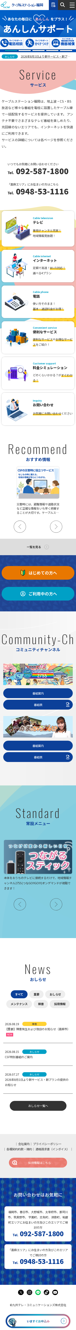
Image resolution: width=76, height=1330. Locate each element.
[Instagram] (29, 1292)
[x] (21, 1292)
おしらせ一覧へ (38, 1106)
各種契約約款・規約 (19, 1149)
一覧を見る (34, 547)
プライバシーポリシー (47, 1144)
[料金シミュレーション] (53, 5)
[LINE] (38, 1292)
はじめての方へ (43, 573)
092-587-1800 (41, 171)
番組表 (38, 705)
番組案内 (38, 693)
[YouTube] (55, 1292)
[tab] (11, 50)
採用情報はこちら (39, 1163)
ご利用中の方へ (43, 594)
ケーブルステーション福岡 (22, 5)
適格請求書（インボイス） (52, 1149)
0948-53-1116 (41, 192)
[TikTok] (46, 1292)
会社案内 (24, 1144)
